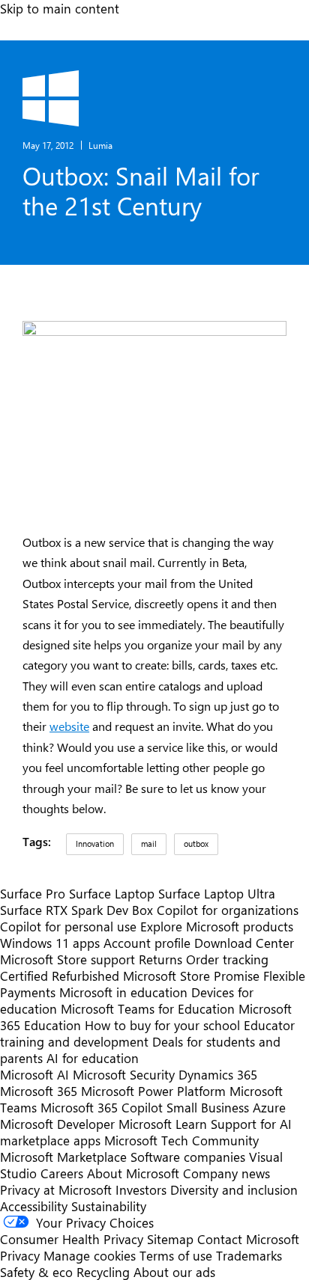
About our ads (174, 1272)
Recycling (103, 1272)
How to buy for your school (162, 1025)
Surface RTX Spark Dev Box (76, 909)
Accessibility (34, 1206)
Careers (61, 1173)
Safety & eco (36, 1272)
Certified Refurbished (59, 975)
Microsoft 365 (38, 1091)
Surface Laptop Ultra (216, 893)
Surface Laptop (111, 893)
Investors (141, 1189)
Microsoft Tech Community (181, 1140)
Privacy (22, 1255)
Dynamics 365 (217, 1074)
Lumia (100, 145)
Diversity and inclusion (234, 1189)
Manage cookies (90, 1255)
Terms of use (176, 1255)
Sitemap (170, 1239)
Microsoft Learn (162, 1123)
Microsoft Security (124, 1074)
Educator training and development (147, 1033)
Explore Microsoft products (216, 926)
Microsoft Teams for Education (148, 1008)
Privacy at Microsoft (56, 1189)
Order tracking (227, 959)
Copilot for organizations (227, 909)
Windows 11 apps (50, 942)
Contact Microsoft (248, 1239)
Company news (226, 1173)
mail (149, 843)
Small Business (207, 1107)
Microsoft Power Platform (153, 1091)
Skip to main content (59, 8)
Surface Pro (32, 893)
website (69, 726)
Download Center (244, 942)
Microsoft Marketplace (63, 1156)
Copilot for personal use (68, 926)
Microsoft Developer (57, 1123)
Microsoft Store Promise (191, 975)
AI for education (92, 1058)
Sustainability (108, 1206)
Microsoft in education (123, 992)
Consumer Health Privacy (71, 1239)
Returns (160, 959)
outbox (196, 843)
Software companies (187, 1156)
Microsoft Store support (67, 959)
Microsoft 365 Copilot (101, 1107)
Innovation (95, 843)
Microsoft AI (34, 1074)
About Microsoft (133, 1173)
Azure (269, 1107)
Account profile (147, 942)
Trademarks (249, 1255)
